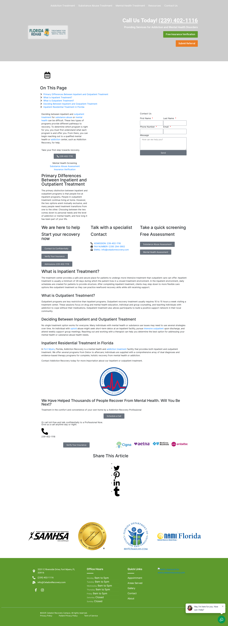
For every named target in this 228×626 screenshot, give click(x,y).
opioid (73, 328)
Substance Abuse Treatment (95, 5)
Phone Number (147, 127)
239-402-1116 (48, 436)
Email (166, 127)
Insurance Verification (64, 169)
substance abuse (63, 117)
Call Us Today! (160, 20)
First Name (145, 118)
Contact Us (171, 5)
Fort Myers (49, 349)
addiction (55, 139)
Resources (154, 5)
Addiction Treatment (63, 5)
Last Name (169, 118)
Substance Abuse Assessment (65, 166)
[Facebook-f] (35, 590)
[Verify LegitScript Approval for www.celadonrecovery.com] (177, 570)
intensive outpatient (154, 328)
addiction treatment (117, 349)
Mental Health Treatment (130, 5)
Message (144, 135)
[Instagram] (42, 590)
